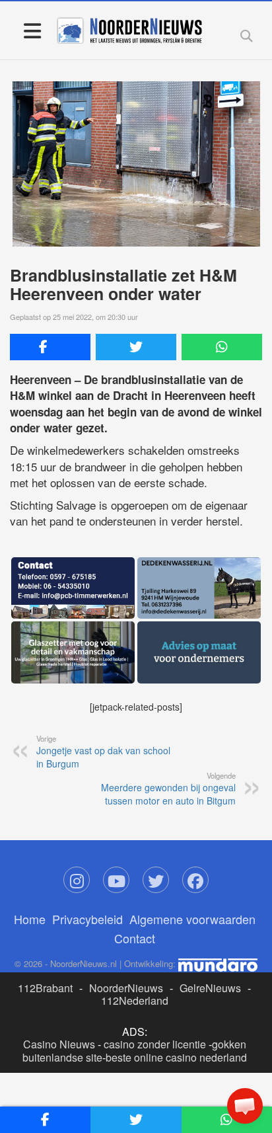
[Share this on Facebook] (50, 347)
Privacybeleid (87, 918)
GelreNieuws (210, 988)
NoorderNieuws (126, 988)
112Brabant (45, 988)
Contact (134, 938)
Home (30, 918)
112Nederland (134, 1000)
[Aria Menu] (32, 30)
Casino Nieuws (59, 1044)
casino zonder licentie (155, 1044)
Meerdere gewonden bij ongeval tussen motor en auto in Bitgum (168, 788)
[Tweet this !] (136, 347)
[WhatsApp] (222, 347)
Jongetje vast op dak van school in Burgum (103, 751)
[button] (245, 1106)
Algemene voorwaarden (192, 918)
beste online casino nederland (176, 1057)
